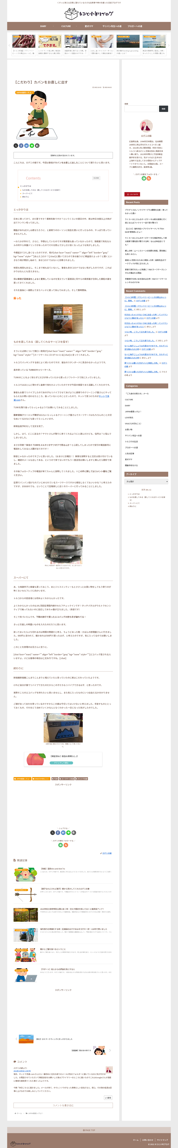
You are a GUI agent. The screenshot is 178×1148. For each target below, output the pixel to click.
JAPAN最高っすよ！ (23, 779)
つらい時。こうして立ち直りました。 (139, 331)
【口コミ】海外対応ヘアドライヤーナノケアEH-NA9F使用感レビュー (144, 230)
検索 (126, 103)
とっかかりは (25, 186)
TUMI (56, 779)
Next (169, 45)
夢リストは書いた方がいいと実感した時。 (141, 363)
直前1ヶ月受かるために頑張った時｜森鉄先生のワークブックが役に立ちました (145, 262)
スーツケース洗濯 (68, 779)
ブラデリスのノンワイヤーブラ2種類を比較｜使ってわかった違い (146, 211)
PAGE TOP (90, 1130)
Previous (9, 45)
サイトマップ (162, 1140)
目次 (143, 489)
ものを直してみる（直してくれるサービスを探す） (41, 190)
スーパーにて (27, 193)
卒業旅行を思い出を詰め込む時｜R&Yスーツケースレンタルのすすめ (146, 280)
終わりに (25, 197)
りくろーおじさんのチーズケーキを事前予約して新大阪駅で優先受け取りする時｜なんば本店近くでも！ (146, 241)
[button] (37, 145)
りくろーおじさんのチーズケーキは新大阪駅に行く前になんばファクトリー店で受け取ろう (146, 221)
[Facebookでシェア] (21, 145)
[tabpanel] (24, 45)
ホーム (136, 1140)
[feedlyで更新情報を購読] (60, 845)
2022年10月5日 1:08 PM (22, 1071)
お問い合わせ (147, 1140)
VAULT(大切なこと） (42, 779)
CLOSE (96, 178)
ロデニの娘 (146, 135)
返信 (109, 1097)
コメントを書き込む (63, 1105)
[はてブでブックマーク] (26, 145)
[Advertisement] (63, 70)
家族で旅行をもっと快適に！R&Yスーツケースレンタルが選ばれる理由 (146, 271)
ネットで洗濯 (82, 779)
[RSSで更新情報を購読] (66, 845)
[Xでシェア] (16, 145)
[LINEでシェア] (32, 145)
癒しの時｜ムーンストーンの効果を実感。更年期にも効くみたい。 (146, 252)
